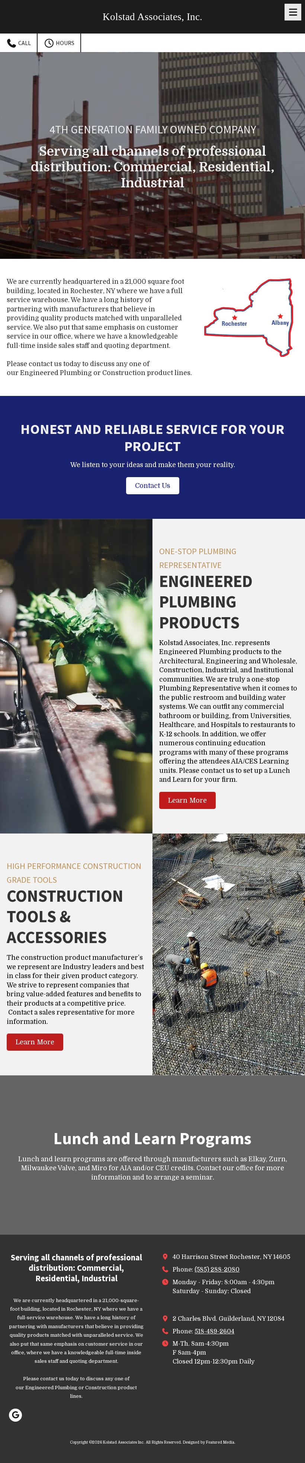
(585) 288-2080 (217, 1269)
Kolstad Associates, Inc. (152, 16)
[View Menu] (293, 12)
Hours (64, 43)
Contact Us (152, 485)
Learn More (187, 800)
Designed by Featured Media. (209, 1442)
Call (24, 43)
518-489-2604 (214, 1331)
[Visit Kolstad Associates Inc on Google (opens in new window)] (15, 1415)
